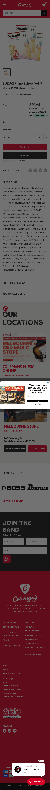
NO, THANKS (37, 404)
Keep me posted (37, 400)
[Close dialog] (48, 383)
